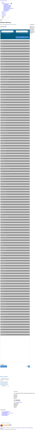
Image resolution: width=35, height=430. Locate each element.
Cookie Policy (23, 427)
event (10, 33)
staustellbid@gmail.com (19, 402)
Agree (15, 429)
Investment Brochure (5, 415)
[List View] (27, 366)
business (8, 33)
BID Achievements (4, 413)
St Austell (20, 33)
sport (5, 33)
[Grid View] (29, 366)
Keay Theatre (4, 376)
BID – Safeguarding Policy (5, 414)
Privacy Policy (19, 427)
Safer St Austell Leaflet (5, 412)
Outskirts (27, 33)
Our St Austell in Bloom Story (6, 411)
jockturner (6, 24)
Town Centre (24, 33)
